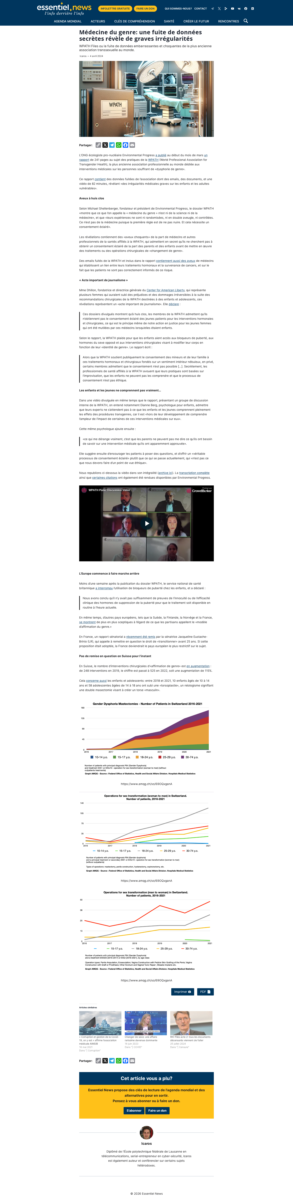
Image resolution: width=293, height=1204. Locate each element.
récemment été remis (140, 636)
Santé (169, 21)
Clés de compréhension (134, 21)
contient (100, 179)
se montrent (87, 622)
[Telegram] (213, 9)
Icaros (83, 56)
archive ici (165, 473)
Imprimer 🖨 (182, 991)
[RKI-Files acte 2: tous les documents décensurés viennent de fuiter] (191, 1023)
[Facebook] (246, 9)
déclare (174, 304)
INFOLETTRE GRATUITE (115, 8)
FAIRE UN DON (145, 8)
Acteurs (98, 21)
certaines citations (104, 477)
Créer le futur (196, 21)
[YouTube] (233, 9)
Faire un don (157, 1110)
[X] (219, 9)
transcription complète (194, 473)
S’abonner (134, 1110)
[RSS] (252, 9)
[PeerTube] (226, 9)
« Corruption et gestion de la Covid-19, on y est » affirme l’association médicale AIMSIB (99, 1040)
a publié (160, 155)
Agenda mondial (68, 21)
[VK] (239, 9)
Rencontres (228, 21)
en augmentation (198, 666)
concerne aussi (96, 680)
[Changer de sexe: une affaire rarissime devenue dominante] (146, 1023)
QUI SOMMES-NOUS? (178, 8)
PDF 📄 (205, 991)
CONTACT (200, 8)
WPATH (153, 159)
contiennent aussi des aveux (175, 260)
